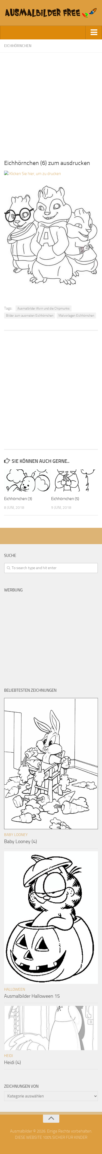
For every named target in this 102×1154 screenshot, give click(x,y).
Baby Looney (16, 834)
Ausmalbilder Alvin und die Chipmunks (43, 308)
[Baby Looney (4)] (51, 763)
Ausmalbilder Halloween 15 (32, 996)
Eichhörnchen (18, 45)
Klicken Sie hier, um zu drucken (34, 173)
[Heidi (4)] (51, 1028)
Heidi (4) (12, 1062)
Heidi (8, 1055)
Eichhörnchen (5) (65, 498)
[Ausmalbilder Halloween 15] (51, 917)
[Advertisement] (51, 104)
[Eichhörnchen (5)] (74, 480)
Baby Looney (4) (20, 841)
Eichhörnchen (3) (18, 498)
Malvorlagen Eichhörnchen (76, 315)
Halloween (14, 989)
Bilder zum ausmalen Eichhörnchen (29, 315)
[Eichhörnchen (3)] (27, 480)
